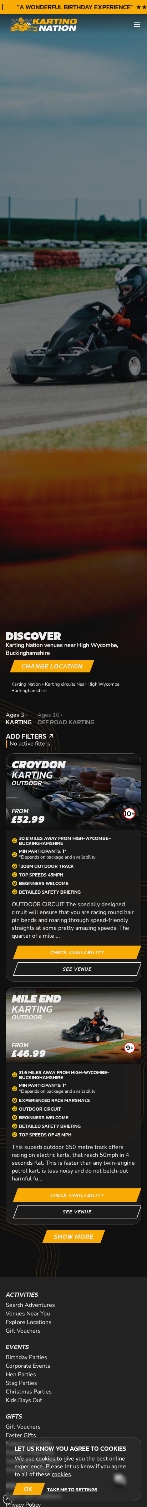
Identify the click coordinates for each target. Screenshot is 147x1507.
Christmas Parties (29, 1392)
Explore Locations (28, 1322)
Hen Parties (21, 1374)
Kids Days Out (24, 1400)
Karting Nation (26, 684)
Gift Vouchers (23, 1331)
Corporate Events (28, 1366)
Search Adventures (30, 1305)
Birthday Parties (26, 1357)
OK (28, 1489)
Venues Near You (28, 1314)
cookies (61, 1474)
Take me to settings (72, 1489)
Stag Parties (21, 1383)
